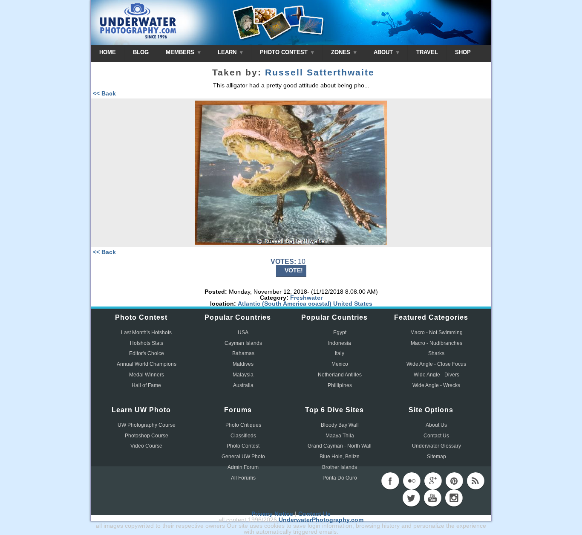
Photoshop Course (146, 436)
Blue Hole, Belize (340, 457)
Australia (243, 385)
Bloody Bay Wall (340, 425)
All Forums (243, 478)
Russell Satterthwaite (320, 72)
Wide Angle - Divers (436, 375)
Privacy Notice (272, 513)
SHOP (463, 52)
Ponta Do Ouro (340, 478)
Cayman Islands (243, 343)
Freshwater (306, 297)
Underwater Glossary (436, 446)
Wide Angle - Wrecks (436, 385)
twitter (411, 497)
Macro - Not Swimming (436, 332)
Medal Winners (146, 375)
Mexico (339, 364)
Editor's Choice (146, 353)
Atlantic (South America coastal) (284, 303)
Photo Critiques (243, 425)
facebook (390, 480)
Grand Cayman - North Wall (340, 446)
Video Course (146, 446)
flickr (411, 480)
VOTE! (294, 270)
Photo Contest (243, 446)
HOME (107, 52)
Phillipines (340, 385)
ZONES (341, 52)
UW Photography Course (147, 425)
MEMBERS (181, 52)
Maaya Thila (340, 436)
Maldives (243, 364)
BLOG (141, 52)
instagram (453, 497)
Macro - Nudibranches (436, 343)
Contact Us (436, 436)
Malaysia (243, 375)
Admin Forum (243, 467)
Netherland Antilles (340, 375)
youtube (432, 497)
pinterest (454, 480)
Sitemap (436, 457)
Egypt (339, 332)
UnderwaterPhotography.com (321, 519)
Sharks (436, 353)
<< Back (104, 93)
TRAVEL (427, 52)
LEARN (228, 52)
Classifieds (243, 436)
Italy (339, 353)
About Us (436, 425)
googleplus (432, 480)
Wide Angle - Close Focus (436, 364)
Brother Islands (339, 467)
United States (352, 303)
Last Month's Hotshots (146, 332)
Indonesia (339, 343)
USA (243, 332)
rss (475, 480)
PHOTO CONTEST (284, 52)
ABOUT (384, 52)
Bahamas (243, 353)
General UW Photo (243, 457)
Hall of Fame (146, 385)
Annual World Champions (146, 364)
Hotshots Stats (146, 343)
